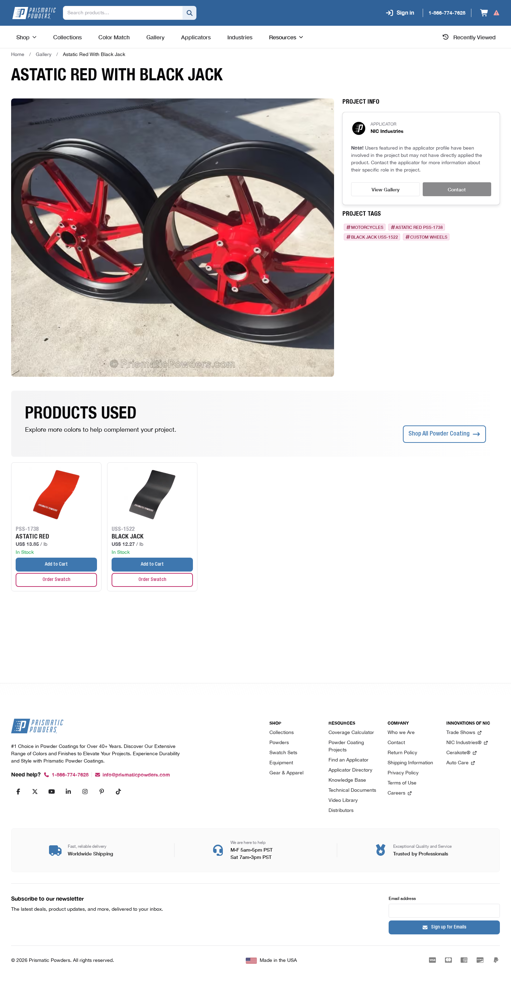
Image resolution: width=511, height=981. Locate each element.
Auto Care (457, 763)
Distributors (341, 810)
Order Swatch (56, 579)
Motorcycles (367, 227)
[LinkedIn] (68, 791)
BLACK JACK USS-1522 (374, 237)
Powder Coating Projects (346, 746)
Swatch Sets (283, 753)
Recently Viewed (474, 37)
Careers (396, 793)
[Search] (189, 13)
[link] (94, 54)
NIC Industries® (463, 743)
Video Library (343, 800)
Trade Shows (460, 732)
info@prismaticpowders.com (136, 775)
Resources (282, 37)
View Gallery (385, 189)
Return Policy (402, 753)
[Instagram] (85, 791)
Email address (402, 898)
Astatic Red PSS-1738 (419, 227)
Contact (457, 189)
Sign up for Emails (449, 927)
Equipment (281, 763)
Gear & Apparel (286, 773)
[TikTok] (118, 791)
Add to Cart (56, 564)
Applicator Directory (350, 770)
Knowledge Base (347, 780)
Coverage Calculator (351, 732)
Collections (281, 732)
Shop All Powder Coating (439, 434)
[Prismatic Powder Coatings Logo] (34, 13)
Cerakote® (458, 753)
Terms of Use (402, 783)
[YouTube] (51, 791)
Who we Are (401, 732)
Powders (279, 743)
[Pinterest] (101, 791)
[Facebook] (18, 791)
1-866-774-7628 (70, 775)
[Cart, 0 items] (490, 13)
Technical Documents (352, 790)
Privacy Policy (403, 773)
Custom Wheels (428, 237)
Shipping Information (410, 763)
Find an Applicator (348, 760)
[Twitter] (35, 791)
